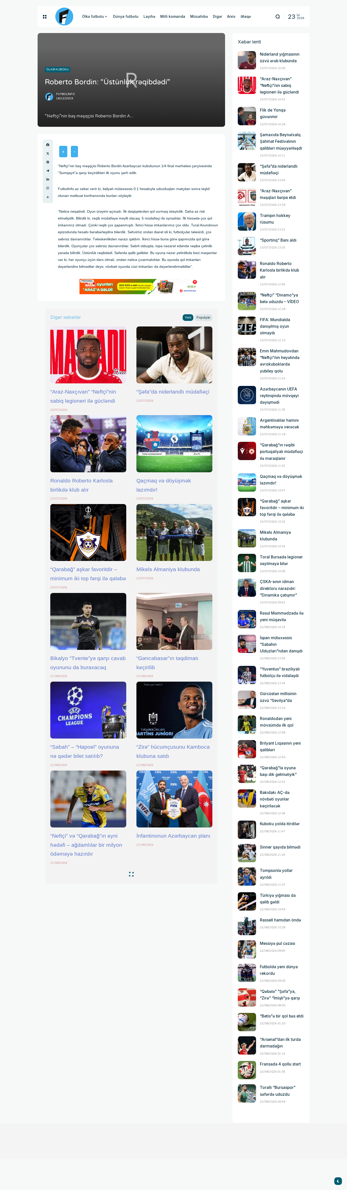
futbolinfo (65, 94)
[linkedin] (47, 179)
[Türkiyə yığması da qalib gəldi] (247, 901)
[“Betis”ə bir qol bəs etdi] (247, 1022)
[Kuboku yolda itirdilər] (247, 830)
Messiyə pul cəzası (277, 943)
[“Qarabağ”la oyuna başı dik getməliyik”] (247, 774)
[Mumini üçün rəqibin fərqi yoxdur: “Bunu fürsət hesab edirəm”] (174, 1074)
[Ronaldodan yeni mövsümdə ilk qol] (247, 724)
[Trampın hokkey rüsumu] (247, 221)
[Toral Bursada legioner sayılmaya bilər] (247, 563)
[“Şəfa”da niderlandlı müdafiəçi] (174, 354)
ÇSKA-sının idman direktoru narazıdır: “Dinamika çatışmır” (278, 588)
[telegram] (47, 170)
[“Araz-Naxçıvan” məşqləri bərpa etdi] (247, 197)
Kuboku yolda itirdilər (280, 823)
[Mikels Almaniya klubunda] (174, 532)
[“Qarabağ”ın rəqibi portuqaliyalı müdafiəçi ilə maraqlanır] (247, 451)
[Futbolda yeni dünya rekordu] (247, 973)
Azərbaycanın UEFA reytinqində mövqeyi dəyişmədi (279, 396)
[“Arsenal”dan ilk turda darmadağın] (247, 1045)
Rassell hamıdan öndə (280, 920)
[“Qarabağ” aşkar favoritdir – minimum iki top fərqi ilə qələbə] (88, 532)
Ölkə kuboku (57, 69)
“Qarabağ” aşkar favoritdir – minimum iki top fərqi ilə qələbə (282, 508)
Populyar (203, 317)
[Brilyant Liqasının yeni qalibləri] (247, 749)
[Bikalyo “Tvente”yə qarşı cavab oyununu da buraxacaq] (88, 621)
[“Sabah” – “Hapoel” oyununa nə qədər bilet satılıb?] (88, 710)
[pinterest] (47, 162)
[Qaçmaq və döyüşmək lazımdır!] (174, 443)
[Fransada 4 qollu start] (247, 1070)
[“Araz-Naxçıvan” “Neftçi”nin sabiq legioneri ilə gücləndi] (88, 354)
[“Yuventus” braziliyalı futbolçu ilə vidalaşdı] (247, 675)
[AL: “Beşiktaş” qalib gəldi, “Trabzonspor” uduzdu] (88, 985)
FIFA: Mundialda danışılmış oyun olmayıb (275, 326)
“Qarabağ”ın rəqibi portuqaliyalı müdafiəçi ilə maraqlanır (281, 452)
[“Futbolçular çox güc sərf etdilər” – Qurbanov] (174, 985)
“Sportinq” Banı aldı (278, 240)
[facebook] (47, 144)
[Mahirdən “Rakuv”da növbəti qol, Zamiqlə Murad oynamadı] (174, 896)
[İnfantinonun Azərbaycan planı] (174, 799)
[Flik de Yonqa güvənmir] (247, 116)
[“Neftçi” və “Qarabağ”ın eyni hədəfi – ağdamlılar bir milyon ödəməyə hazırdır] (88, 799)
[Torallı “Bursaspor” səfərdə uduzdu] (247, 1093)
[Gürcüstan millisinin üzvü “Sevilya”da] (247, 700)
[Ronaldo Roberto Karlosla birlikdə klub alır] (88, 443)
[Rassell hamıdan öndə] (247, 926)
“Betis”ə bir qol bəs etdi (282, 1016)
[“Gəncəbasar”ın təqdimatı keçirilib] (174, 621)
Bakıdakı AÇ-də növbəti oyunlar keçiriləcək (275, 799)
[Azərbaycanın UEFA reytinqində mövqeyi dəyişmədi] (247, 395)
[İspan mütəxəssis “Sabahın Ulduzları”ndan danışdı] (247, 644)
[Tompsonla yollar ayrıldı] (247, 876)
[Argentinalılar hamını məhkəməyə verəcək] (247, 426)
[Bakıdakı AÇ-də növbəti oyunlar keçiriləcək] (247, 798)
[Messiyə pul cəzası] (247, 949)
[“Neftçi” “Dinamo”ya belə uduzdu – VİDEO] (247, 301)
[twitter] (47, 153)
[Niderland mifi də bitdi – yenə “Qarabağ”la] (88, 896)
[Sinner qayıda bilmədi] (247, 853)
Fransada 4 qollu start (280, 1064)
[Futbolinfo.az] (64, 16)
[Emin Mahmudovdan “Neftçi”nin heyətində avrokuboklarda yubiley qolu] (247, 357)
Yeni (188, 317)
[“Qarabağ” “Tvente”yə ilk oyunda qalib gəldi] (88, 1074)
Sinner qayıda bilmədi (280, 847)
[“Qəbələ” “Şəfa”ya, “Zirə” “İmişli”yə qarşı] (247, 997)
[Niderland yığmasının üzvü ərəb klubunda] (247, 60)
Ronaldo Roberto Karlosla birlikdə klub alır (279, 270)
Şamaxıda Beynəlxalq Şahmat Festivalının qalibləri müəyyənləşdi (281, 141)
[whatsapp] (47, 188)
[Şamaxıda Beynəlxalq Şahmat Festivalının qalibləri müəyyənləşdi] (247, 141)
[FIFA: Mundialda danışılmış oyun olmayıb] (247, 326)
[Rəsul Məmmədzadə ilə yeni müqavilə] (247, 619)
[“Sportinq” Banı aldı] (247, 246)
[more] (48, 197)
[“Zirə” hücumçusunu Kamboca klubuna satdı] (174, 710)
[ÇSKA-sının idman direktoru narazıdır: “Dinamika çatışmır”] (247, 587)
